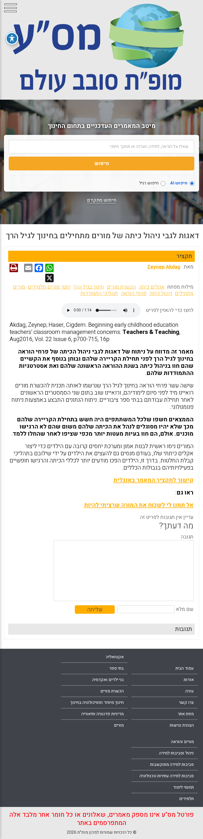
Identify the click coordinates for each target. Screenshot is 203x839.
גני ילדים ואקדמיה (108, 680)
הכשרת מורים (121, 287)
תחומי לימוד (183, 787)
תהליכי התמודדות (99, 293)
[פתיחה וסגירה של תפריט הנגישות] (12, 38)
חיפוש (101, 163)
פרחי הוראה (133, 293)
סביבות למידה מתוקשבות (172, 764)
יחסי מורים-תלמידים (49, 287)
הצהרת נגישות (182, 725)
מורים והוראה (182, 742)
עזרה (189, 691)
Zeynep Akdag (163, 267)
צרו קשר (186, 702)
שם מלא (184, 609)
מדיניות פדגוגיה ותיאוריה (102, 714)
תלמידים (186, 799)
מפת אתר (186, 714)
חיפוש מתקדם (101, 200)
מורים (119, 725)
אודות (189, 680)
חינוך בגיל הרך (88, 287)
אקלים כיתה (151, 287)
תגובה (187, 537)
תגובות (183, 629)
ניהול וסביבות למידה (176, 753)
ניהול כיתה (160, 293)
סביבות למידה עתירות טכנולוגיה (167, 776)
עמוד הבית (185, 668)
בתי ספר (116, 668)
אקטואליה (115, 657)
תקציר (184, 256)
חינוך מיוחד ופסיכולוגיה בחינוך (97, 702)
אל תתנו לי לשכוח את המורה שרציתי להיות (138, 505)
